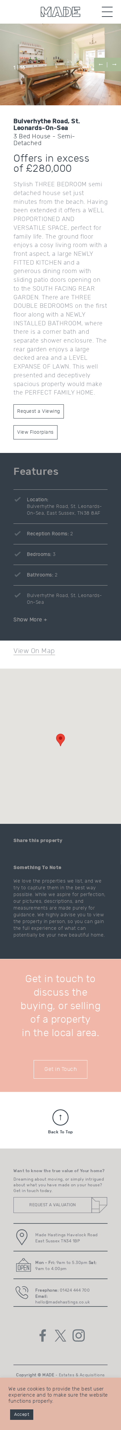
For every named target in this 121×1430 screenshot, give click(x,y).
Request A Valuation (52, 1205)
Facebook (42, 1335)
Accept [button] (21, 1414)
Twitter (60, 1335)
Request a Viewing (38, 411)
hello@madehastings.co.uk (62, 1302)
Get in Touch (60, 1069)
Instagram (78, 1335)
